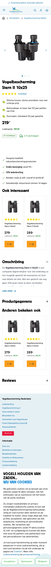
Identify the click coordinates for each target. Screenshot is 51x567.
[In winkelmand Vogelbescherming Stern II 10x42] (31, 244)
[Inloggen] (41, 10)
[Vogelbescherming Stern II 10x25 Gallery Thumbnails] (25, 75)
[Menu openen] (4, 10)
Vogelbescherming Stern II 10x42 (35, 225)
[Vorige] (5, 50)
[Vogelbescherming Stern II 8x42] (12, 206)
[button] (9, 93)
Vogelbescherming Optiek (35, 18)
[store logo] (15, 10)
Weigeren (42, 561)
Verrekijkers (14, 18)
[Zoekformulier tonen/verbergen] (35, 10)
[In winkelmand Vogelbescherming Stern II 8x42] (9, 244)
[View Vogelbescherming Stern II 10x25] (22, 75)
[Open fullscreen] (25, 47)
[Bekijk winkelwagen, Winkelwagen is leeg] (47, 10)
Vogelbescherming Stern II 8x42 (12, 225)
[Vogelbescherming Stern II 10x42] (35, 206)
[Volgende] (46, 50)
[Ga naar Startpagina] (3, 18)
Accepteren (9, 561)
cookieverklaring (11, 554)
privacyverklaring (31, 554)
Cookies (18, 551)
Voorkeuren (26, 561)
